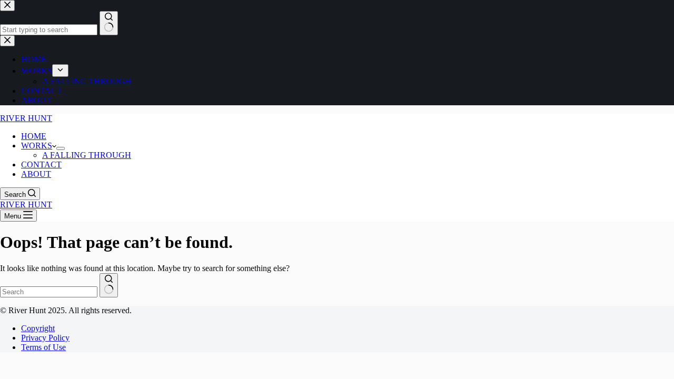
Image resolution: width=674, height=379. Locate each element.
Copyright (38, 328)
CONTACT (41, 164)
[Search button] (109, 285)
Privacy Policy (45, 337)
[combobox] (48, 291)
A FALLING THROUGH (86, 155)
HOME (33, 136)
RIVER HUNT (26, 118)
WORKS (36, 145)
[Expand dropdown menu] (60, 148)
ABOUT (36, 173)
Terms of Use (43, 347)
